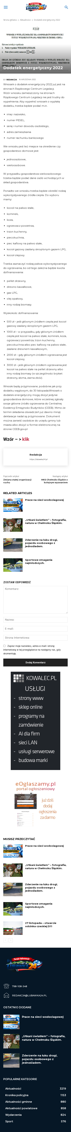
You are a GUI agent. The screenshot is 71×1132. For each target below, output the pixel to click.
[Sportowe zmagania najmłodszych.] (13, 565)
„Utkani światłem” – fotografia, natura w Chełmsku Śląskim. (45, 521)
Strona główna (10, 20)
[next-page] (11, 940)
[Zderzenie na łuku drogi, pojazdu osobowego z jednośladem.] (13, 545)
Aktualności (25, 20)
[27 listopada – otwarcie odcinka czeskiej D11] (13, 928)
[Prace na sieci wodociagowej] (13, 505)
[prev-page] (5, 940)
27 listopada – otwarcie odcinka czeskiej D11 (40, 924)
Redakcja (11, 79)
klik (25, 439)
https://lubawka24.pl (39, 459)
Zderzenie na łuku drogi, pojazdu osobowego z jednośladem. (41, 543)
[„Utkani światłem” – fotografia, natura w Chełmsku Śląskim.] (13, 525)
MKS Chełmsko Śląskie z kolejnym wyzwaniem (54, 481)
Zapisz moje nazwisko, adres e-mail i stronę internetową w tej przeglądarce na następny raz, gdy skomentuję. (32, 649)
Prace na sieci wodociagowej (44, 499)
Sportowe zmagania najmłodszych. (38, 561)
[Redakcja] (16, 457)
